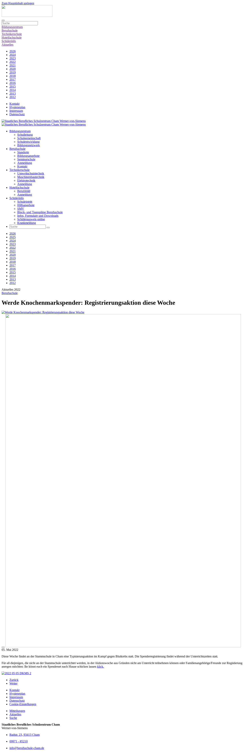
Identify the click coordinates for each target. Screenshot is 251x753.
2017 (12, 79)
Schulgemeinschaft (29, 138)
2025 (12, 237)
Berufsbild (23, 191)
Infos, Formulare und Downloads (37, 215)
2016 (12, 83)
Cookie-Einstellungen (22, 704)
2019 (12, 72)
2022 (12, 61)
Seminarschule (26, 159)
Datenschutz (17, 114)
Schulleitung (25, 134)
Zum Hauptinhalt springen (18, 3)
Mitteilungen (17, 710)
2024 (12, 54)
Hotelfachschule (12, 37)
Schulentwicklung (28, 141)
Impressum (16, 110)
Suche (13, 718)
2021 (12, 65)
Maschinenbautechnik (30, 177)
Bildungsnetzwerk (28, 145)
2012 (12, 97)
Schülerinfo (9, 41)
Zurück (13, 680)
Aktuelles (7, 44)
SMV (20, 208)
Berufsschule (10, 30)
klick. (100, 666)
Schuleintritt (24, 201)
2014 (12, 90)
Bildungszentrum (12, 27)
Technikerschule (12, 34)
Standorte (23, 152)
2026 (12, 51)
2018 (12, 76)
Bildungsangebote (28, 155)
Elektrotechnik (26, 180)
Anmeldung (24, 163)
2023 (12, 58)
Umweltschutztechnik (30, 173)
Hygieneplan (17, 107)
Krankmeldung (26, 222)
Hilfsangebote (26, 205)
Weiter (13, 683)
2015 (12, 86)
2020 (12, 69)
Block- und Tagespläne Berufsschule (40, 212)
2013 (12, 93)
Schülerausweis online (31, 219)
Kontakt (14, 103)
